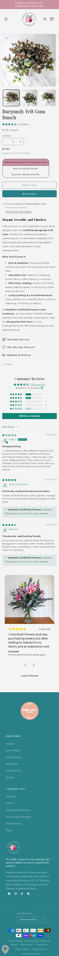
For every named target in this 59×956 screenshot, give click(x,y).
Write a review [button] (29, 416)
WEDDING (12, 764)
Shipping (6, 153)
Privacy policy (42, 944)
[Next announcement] (53, 4)
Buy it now (29, 193)
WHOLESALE (13, 757)
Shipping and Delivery (18, 810)
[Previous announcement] (5, 4)
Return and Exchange (18, 817)
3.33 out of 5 (37, 384)
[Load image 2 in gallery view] (29, 98)
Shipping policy (40, 949)
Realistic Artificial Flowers (27, 941)
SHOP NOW (13, 750)
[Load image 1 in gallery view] (11, 98)
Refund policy (26, 944)
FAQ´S (10, 803)
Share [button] (8, 364)
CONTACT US (13, 770)
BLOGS (10, 777)
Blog (8, 830)
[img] (9, 435)
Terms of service (22, 949)
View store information (19, 211)
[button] (6, 19)
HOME (10, 744)
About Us (11, 796)
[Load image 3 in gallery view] (47, 98)
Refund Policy (14, 823)
